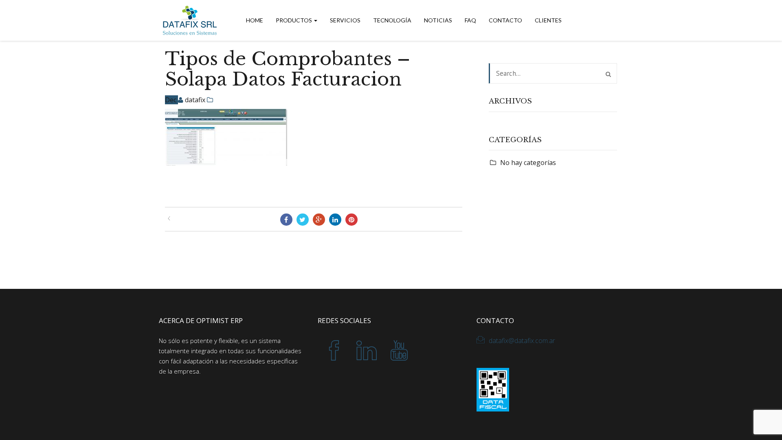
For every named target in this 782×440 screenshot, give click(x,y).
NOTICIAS (438, 20)
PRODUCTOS (294, 20)
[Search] (608, 74)
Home (254, 20)
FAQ (470, 20)
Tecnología (392, 20)
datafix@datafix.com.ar (522, 340)
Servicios (345, 20)
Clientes (548, 20)
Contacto (505, 20)
